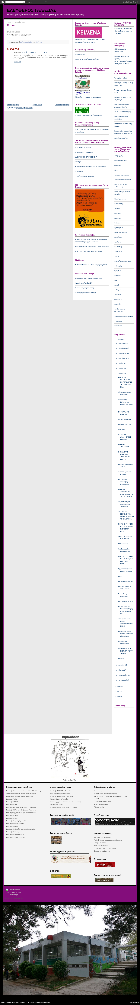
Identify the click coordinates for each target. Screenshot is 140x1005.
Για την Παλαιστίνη (100, 843)
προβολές (117, 271)
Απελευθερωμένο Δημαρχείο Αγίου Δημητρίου (21, 793)
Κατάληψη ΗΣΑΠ (12, 818)
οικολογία (117, 242)
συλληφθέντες (119, 290)
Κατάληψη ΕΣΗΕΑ (12, 815)
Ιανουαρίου (122, 680)
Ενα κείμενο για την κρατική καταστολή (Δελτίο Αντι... (125, 633)
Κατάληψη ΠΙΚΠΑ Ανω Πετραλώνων (62, 791)
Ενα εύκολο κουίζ (81, 54)
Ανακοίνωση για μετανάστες (84, 288)
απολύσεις (117, 165)
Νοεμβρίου (122, 343)
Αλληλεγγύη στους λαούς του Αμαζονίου (88, 278)
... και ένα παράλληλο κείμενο (85, 176)
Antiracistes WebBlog (101, 804)
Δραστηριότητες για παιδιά (122, 179)
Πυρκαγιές (117, 275)
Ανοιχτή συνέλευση (124, 419)
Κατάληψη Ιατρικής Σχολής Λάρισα (17, 821)
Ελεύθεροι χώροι (120, 199)
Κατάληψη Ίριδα (11, 799)
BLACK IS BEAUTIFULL (83, 147)
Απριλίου (122, 665)
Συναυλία (117, 294)
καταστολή (117, 218)
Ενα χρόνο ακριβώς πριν (102, 851)
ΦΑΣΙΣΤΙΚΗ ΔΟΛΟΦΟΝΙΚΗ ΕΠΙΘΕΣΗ (124, 437)
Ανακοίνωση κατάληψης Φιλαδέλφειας (123, 482)
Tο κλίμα (78, 162)
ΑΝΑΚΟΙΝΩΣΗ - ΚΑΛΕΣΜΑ (84, 152)
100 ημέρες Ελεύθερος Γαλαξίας (85, 292)
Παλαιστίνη (118, 247)
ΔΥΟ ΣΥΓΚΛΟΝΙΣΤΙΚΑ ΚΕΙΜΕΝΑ (86, 157)
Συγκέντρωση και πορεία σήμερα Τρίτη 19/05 (124, 504)
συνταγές (117, 304)
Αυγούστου (122, 358)
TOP (137, 1002)
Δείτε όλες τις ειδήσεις (121, 138)
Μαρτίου (121, 670)
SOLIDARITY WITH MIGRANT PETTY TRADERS (125, 651)
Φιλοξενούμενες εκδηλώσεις (123, 316)
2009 (118, 339)
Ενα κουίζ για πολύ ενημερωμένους (87, 59)
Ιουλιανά (117, 208)
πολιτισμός (118, 266)
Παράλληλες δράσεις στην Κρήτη (105, 848)
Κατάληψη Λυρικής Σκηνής (15, 823)
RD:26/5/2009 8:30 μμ (125, 601)
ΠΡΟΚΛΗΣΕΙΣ (123, 544)
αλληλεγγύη (118, 156)
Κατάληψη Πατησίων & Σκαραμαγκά (62, 796)
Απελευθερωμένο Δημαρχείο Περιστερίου (19, 796)
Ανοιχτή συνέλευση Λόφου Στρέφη (105, 793)
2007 (118, 692)
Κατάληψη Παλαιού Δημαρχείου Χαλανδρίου (20, 829)
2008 (118, 686)
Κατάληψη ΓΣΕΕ (11, 804)
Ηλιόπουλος (118, 204)
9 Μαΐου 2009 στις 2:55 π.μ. (35, 52)
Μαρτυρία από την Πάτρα (102, 837)
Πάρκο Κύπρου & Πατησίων (59, 799)
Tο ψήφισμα (79, 171)
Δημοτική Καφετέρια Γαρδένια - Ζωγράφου (64, 807)
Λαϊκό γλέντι (122, 429)
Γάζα (115, 170)
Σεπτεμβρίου (123, 353)
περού (116, 256)
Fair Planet (118, 326)
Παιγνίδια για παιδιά (124, 424)
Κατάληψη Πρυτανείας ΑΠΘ (15, 834)
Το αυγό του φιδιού (120, 78)
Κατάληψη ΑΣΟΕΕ (12, 802)
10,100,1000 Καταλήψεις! (122, 111)
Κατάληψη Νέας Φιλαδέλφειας (60, 793)
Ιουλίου (121, 363)
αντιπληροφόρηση (120, 160)
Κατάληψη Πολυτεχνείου (14, 832)
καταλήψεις (118, 213)
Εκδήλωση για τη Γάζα (125, 581)
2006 (118, 696)
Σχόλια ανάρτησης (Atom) (24, 108)
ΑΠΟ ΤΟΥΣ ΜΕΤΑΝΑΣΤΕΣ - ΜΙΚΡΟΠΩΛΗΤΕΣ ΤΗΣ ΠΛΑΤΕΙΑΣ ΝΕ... (125, 382)
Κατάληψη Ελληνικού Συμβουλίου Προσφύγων (21, 810)
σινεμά (116, 285)
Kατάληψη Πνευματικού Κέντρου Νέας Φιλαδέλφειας (23, 791)
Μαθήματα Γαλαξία (120, 232)
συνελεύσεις (118, 299)
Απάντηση (17, 62)
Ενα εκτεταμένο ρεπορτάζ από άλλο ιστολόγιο (90, 166)
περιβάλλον (118, 251)
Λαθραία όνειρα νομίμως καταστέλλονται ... (108, 840)
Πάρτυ (120, 576)
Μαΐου (121, 373)
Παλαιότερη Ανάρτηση (62, 104)
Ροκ (115, 280)
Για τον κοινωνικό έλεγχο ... (103, 801)
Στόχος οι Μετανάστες (101, 845)
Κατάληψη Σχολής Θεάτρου (15, 837)
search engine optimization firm (14, 898)
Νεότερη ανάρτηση (13, 104)
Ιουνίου (121, 368)
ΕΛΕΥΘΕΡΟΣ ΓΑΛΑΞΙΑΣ (31, 10)
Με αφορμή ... (98, 791)
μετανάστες (118, 237)
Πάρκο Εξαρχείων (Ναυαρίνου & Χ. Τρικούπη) (65, 802)
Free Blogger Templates (10, 1002)
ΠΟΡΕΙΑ (121, 658)
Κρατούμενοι (118, 228)
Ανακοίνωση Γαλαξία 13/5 (83, 283)
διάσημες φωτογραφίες (121, 175)
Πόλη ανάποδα (99, 807)
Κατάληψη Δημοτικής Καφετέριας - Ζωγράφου (21, 807)
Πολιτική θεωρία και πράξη (123, 261)
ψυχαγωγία (118, 321)
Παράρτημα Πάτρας (56, 804)
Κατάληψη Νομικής (12, 826)
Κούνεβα (117, 223)
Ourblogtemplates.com (38, 1002)
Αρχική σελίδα (37, 104)
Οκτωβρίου (122, 348)
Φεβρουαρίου (123, 675)
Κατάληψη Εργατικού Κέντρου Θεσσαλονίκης (21, 812)
